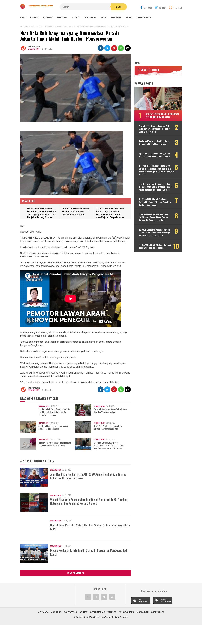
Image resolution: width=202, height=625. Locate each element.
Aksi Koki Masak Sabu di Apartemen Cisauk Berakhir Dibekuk (53, 427)
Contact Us (70, 612)
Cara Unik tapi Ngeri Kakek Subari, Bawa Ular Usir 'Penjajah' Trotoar (110, 410)
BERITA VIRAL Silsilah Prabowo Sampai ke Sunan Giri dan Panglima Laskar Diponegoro (155, 202)
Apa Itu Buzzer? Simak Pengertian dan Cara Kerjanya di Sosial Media (154, 155)
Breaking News (33, 48)
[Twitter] (104, 597)
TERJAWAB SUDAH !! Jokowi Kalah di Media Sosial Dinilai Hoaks (155, 246)
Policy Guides (126, 612)
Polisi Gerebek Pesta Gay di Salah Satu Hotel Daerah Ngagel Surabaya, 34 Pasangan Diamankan (54, 412)
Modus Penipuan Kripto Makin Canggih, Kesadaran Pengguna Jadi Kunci (88, 552)
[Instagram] (96, 597)
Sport (75, 17)
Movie (103, 17)
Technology (89, 17)
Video (129, 17)
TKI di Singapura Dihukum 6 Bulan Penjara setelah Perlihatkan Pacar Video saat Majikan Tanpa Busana (155, 187)
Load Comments (75, 573)
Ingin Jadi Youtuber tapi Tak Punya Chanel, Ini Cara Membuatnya (155, 142)
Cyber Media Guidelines (103, 612)
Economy (47, 17)
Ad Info (83, 612)
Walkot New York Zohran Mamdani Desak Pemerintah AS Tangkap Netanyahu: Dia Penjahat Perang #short (88, 501)
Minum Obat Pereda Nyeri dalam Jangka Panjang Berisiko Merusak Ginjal (54, 444)
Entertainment (144, 17)
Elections (62, 17)
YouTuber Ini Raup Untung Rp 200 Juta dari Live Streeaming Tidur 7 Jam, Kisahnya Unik (154, 128)
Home (23, 17)
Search (119, 7)
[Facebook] (88, 597)
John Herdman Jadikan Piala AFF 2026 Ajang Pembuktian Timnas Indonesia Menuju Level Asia (88, 476)
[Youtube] (112, 597)
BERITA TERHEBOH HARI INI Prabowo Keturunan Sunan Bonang (162, 115)
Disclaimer (142, 612)
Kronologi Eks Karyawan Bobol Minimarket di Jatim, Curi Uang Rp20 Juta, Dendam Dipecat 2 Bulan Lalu (109, 445)
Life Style (116, 17)
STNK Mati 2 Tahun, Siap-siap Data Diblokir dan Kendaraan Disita (108, 427)
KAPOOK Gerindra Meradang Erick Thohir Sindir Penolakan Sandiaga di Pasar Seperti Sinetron (154, 232)
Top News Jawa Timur (100, 617)
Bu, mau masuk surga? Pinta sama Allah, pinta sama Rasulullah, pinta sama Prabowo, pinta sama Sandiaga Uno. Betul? (158, 170)
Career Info (157, 612)
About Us (56, 612)
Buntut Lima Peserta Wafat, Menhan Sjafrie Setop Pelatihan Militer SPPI (75, 211)
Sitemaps (43, 612)
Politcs (34, 17)
